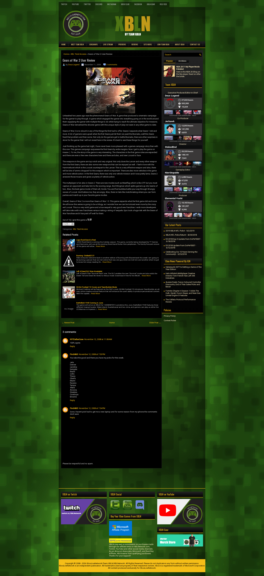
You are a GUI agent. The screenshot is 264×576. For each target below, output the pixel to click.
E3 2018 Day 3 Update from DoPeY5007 (183, 239)
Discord (98, 4)
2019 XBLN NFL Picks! (175, 231)
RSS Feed (163, 4)
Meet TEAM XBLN (77, 44)
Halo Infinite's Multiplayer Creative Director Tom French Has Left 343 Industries (180, 275)
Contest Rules (170, 320)
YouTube (75, 4)
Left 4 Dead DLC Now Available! (89, 271)
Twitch (64, 4)
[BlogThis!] (66, 224)
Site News (148, 44)
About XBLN (179, 44)
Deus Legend (73, 65)
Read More (100, 246)
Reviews (135, 44)
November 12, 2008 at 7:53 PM (92, 354)
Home (63, 44)
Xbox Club (125, 4)
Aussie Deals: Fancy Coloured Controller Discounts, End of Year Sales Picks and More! (183, 284)
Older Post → (155, 322)
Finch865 (74, 354)
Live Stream (108, 44)
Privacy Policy (170, 316)
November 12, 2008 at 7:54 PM (92, 408)
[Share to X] (69, 224)
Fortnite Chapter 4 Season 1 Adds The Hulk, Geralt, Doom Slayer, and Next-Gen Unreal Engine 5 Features (183, 293)
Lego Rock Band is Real (86, 240)
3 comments (111, 65)
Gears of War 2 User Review (79, 60)
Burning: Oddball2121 (85, 256)
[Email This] (64, 224)
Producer (183, 195)
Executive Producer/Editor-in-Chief (183, 93)
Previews (122, 44)
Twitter (87, 4)
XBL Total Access (78, 54)
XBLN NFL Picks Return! (176, 235)
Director (182, 144)
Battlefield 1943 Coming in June (89, 303)
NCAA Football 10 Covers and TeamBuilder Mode (96, 287)
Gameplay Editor (183, 170)
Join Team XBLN (163, 44)
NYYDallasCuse (76, 339)
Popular (169, 61)
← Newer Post (68, 322)
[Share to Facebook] (72, 224)
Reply (72, 346)
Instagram (111, 4)
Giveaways (93, 44)
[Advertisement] (96, 475)
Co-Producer (182, 118)
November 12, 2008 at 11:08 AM (98, 339)
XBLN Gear (151, 4)
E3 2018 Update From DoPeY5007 (180, 245)
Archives (182, 61)
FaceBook (138, 4)
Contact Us (195, 44)
